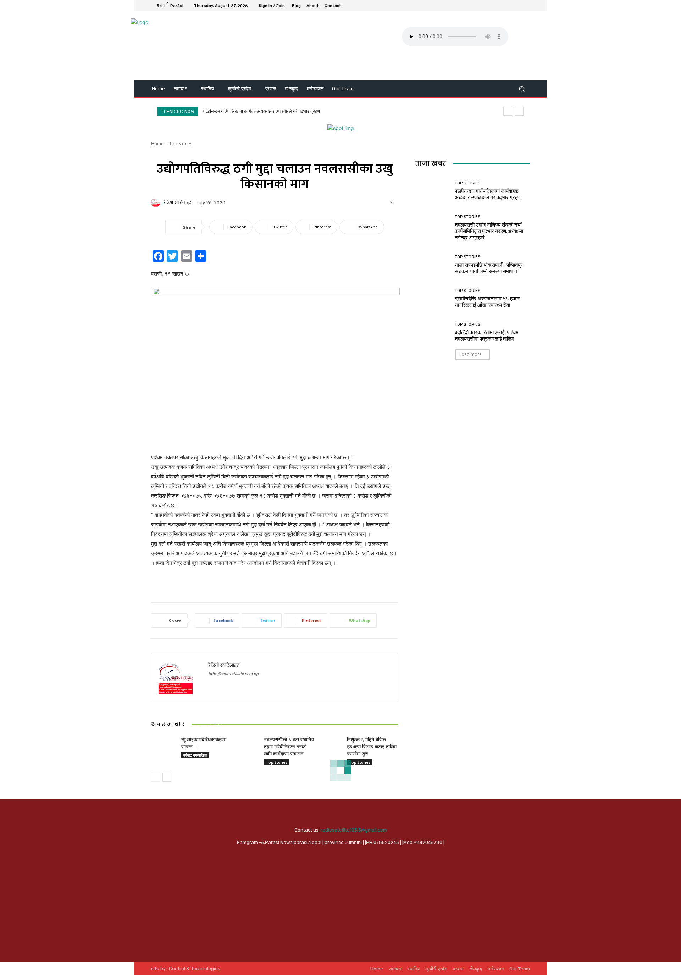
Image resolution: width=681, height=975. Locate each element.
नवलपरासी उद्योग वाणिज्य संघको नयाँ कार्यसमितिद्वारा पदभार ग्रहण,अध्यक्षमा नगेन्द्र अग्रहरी (489, 231)
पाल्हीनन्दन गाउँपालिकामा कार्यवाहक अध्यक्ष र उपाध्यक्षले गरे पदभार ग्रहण (261, 111)
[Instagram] (500, 5)
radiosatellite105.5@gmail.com (354, 830)
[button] (521, 89)
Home (157, 144)
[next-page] (166, 777)
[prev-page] (155, 777)
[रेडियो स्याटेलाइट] (156, 202)
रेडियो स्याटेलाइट (177, 202)
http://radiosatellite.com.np (233, 674)
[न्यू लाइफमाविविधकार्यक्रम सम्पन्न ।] (163, 744)
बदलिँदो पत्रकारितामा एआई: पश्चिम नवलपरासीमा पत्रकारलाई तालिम (487, 335)
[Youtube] (525, 5)
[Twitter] (508, 5)
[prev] (507, 111)
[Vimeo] (517, 5)
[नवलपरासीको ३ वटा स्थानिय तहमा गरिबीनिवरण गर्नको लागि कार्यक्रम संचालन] (246, 744)
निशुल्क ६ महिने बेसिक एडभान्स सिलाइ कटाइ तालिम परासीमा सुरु (372, 746)
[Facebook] (491, 5)
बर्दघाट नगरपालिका (195, 755)
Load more (470, 354)
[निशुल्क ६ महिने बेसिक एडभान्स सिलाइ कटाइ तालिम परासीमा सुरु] (329, 744)
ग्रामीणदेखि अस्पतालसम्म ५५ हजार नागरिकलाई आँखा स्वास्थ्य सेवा (487, 302)
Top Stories (180, 144)
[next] (519, 111)
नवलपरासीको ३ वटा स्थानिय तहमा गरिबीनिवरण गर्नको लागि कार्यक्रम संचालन (289, 746)
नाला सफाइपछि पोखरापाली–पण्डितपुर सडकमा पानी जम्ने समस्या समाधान (489, 268)
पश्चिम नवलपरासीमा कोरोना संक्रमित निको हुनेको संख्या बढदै (191, 724)
